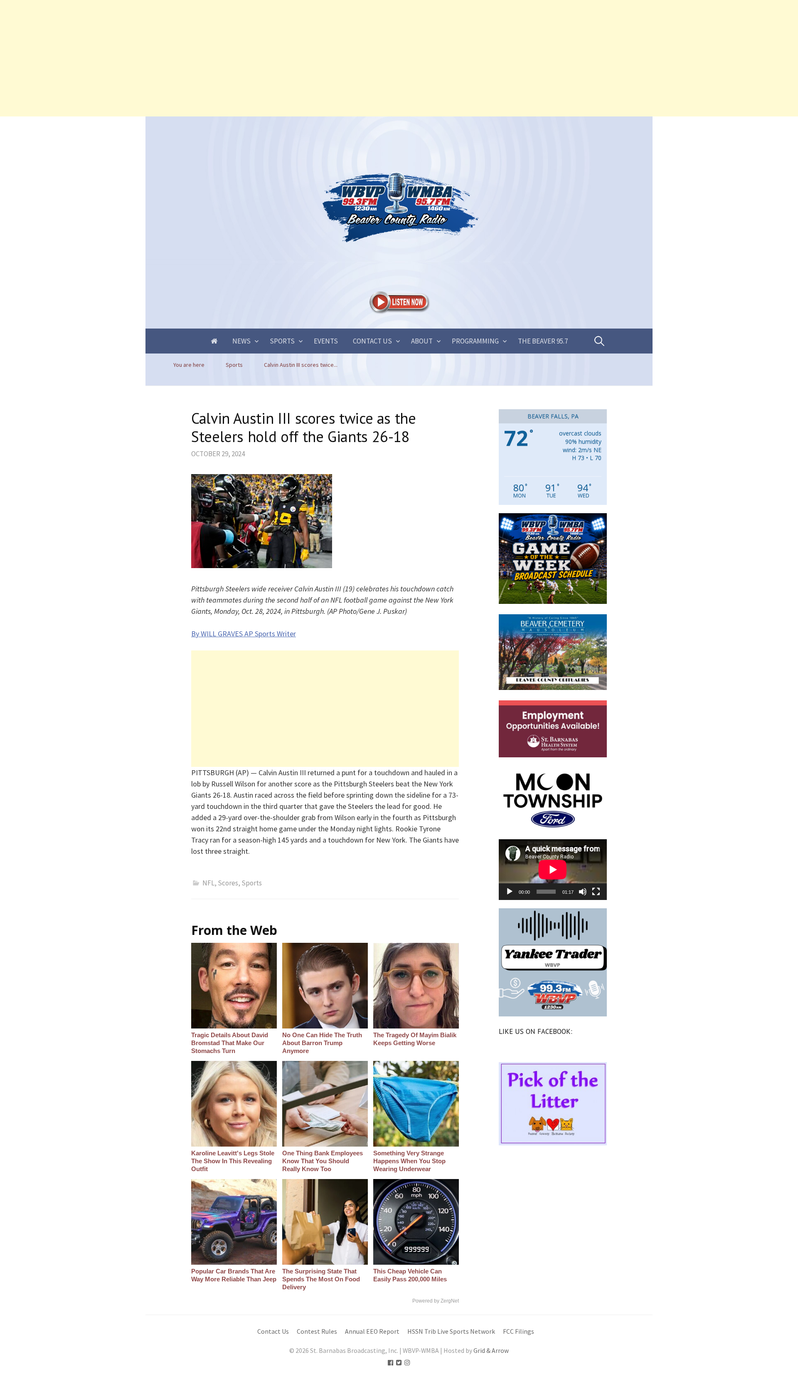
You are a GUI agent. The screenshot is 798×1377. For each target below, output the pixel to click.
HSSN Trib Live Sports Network (451, 1331)
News (241, 341)
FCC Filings (518, 1331)
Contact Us (372, 341)
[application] (553, 869)
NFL (208, 883)
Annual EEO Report (372, 1331)
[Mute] (583, 892)
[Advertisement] (249, 58)
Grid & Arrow (491, 1351)
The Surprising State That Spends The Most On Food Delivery (321, 1279)
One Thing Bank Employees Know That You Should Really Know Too (322, 1161)
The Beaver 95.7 (543, 341)
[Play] (509, 892)
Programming (475, 341)
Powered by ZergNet (435, 1301)
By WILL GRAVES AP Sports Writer (243, 633)
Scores (228, 883)
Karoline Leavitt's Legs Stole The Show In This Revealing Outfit (232, 1161)
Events (326, 341)
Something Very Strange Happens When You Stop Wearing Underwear (409, 1161)
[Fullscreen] (596, 892)
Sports (282, 341)
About (422, 341)
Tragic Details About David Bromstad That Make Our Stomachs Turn (229, 1042)
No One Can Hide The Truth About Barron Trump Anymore (322, 1042)
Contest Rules (317, 1331)
